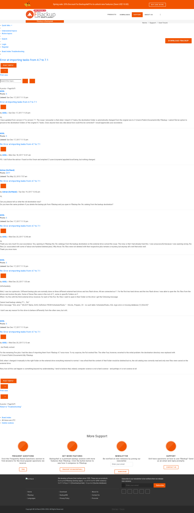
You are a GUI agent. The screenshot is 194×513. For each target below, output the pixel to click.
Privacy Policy (64, 498)
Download (63, 492)
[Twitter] (130, 491)
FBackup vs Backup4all (72, 469)
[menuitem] (9, 31)
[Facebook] (124, 491)
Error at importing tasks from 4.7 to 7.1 (24, 60)
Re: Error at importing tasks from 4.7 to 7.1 (20, 144)
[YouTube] (142, 491)
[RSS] (148, 491)
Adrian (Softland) (7, 170)
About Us (95, 492)
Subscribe (122, 471)
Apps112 (67, 483)
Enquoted (89, 483)
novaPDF (87, 481)
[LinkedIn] (136, 491)
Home (30, 492)
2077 (8, 173)
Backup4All (64, 495)
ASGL (2, 91)
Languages (31, 498)
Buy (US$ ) (157, 4)
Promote (95, 498)
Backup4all (62, 481)
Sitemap (115, 509)
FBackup (31, 495)
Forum (122, 509)
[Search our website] (166, 14)
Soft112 (61, 483)
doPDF (93, 481)
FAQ (23, 469)
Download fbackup (178, 41)
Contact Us (171, 467)
